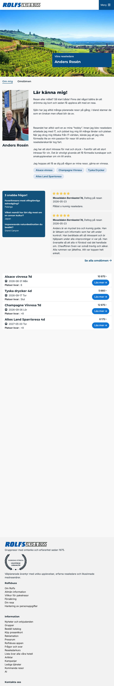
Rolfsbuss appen (14, 643)
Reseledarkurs (12, 650)
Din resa (9, 602)
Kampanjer (11, 660)
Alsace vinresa (44, 170)
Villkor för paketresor (17, 595)
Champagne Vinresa (70, 170)
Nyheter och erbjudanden (19, 621)
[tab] (8, 81)
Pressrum (10, 639)
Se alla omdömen (97, 260)
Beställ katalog (13, 628)
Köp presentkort (14, 632)
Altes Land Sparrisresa (48, 176)
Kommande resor (14, 668)
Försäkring (10, 598)
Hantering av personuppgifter (21, 606)
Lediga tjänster (13, 664)
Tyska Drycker (96, 170)
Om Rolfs (10, 588)
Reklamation (11, 635)
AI (6, 671)
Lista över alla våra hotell (19, 653)
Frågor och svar (14, 646)
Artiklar (9, 657)
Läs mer (99, 282)
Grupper (9, 625)
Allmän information (15, 591)
